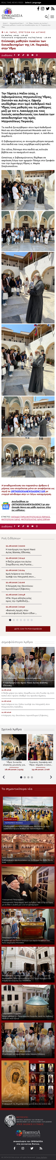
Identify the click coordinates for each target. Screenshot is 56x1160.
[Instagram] (42, 9)
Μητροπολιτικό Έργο (16, 23)
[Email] (32, 55)
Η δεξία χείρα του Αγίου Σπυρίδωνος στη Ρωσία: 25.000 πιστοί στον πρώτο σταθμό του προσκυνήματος (27, 827)
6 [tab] (28, 620)
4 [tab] (21, 620)
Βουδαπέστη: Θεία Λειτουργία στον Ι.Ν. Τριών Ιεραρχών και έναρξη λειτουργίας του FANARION (26, 980)
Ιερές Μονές (7, 857)
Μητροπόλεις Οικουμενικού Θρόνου (17, 975)
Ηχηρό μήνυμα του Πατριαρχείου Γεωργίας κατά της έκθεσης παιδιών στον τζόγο (27, 1017)
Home (5, 23)
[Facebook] (38, 9)
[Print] (28, 55)
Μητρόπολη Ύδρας (10, 519)
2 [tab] (14, 620)
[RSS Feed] (53, 9)
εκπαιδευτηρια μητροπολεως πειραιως (30, 517)
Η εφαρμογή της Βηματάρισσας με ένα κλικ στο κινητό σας (26, 1104)
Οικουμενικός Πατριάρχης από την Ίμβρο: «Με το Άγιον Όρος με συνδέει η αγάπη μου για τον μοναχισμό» (27, 904)
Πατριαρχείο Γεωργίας (11, 1013)
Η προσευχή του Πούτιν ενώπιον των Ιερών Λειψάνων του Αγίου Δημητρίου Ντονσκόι (26, 942)
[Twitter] (48, 9)
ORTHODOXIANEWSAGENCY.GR (28, 491)
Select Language (33, 3)
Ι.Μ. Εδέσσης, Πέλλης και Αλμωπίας (16, 1051)
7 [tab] (32, 620)
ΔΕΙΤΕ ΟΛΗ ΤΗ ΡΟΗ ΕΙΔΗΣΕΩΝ (28, 629)
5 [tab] (24, 620)
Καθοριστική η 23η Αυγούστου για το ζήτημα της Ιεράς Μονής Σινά (27, 861)
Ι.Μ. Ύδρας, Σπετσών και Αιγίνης (36, 23)
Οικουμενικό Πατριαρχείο (13, 899)
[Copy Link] (23, 55)
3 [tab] (17, 620)
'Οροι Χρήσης (41, 1157)
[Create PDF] (36, 55)
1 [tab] (10, 620)
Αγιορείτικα (7, 1101)
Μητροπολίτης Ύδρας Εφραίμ (35, 519)
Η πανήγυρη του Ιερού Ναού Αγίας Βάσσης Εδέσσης (23, 1054)
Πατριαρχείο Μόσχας (14, 823)
